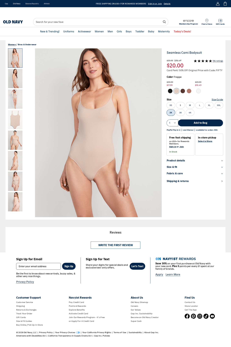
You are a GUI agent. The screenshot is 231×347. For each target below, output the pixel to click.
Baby (151, 32)
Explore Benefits (77, 310)
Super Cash (136, 321)
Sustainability (135, 332)
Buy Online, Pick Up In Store (29, 325)
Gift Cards (21, 317)
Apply (159, 274)
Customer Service (24, 302)
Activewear (84, 32)
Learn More (173, 274)
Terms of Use (119, 332)
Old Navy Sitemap (139, 302)
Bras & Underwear (27, 44)
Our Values (136, 310)
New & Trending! (50, 32)
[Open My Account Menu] (217, 3)
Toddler (139, 32)
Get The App (191, 310)
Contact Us (190, 302)
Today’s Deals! (182, 32)
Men (110, 32)
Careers (134, 306)
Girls (119, 32)
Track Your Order (24, 313)
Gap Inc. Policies (102, 336)
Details (167, 4)
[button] (85, 134)
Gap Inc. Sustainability (141, 313)
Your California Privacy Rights (96, 332)
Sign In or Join (155, 4)
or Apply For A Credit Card (81, 321)
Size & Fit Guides (24, 321)
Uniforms (68, 32)
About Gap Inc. (151, 332)
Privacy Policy (25, 281)
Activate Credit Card (78, 313)
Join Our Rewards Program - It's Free (87, 317)
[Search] (164, 22)
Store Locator (191, 306)
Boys (129, 32)
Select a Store (205, 141)
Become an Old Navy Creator (145, 317)
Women (99, 32)
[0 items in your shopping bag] (225, 3)
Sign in (172, 147)
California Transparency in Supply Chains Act (69, 336)
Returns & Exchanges (26, 310)
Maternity (164, 32)
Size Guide (217, 99)
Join (181, 147)
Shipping (20, 306)
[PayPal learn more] (181, 130)
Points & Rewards (77, 306)
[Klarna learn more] (194, 130)
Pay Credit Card (76, 302)
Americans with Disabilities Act (31, 336)
